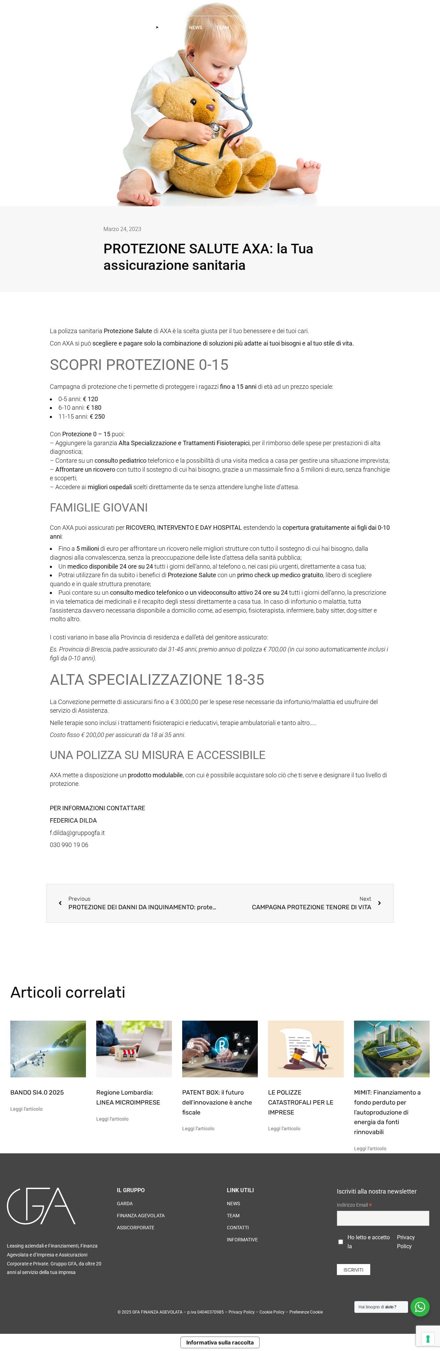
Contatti (254, 27)
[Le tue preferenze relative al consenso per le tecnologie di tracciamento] (427, 1338)
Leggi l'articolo (26, 1109)
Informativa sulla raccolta (220, 1342)
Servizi (147, 27)
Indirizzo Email (354, 1206)
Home (75, 27)
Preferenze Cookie (306, 1312)
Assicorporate (135, 1227)
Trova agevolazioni (304, 27)
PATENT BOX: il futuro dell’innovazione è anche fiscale (217, 1102)
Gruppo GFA (110, 27)
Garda (125, 1203)
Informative (242, 1239)
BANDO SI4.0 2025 (37, 1092)
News (195, 27)
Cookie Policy (272, 1312)
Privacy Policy (406, 1242)
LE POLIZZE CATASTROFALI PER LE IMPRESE (300, 1102)
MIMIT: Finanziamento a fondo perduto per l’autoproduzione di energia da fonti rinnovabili (387, 1112)
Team (222, 27)
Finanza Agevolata (141, 1215)
